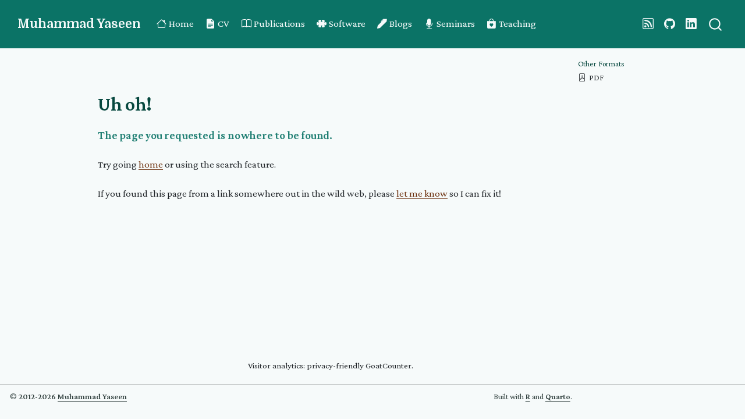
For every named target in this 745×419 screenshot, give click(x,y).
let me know (422, 193)
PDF (596, 77)
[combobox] (716, 24)
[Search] (715, 24)
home (151, 164)
